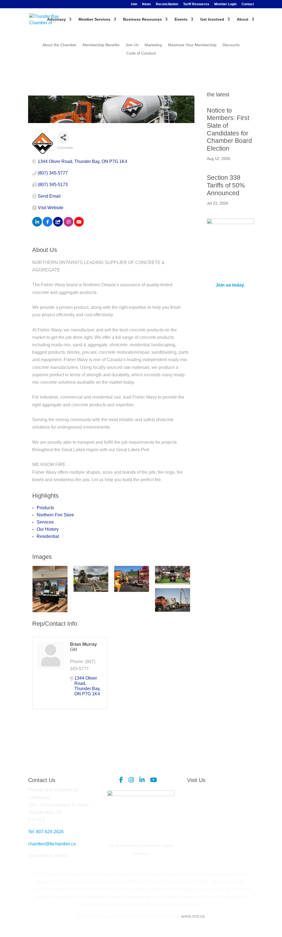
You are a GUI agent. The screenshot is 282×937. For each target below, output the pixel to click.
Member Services (94, 19)
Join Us (132, 45)
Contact (248, 4)
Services (45, 522)
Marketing (153, 45)
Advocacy (56, 19)
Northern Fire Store (55, 515)
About (242, 19)
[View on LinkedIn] (37, 225)
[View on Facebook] (47, 225)
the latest (218, 94)
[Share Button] (63, 137)
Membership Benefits (101, 45)
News (146, 4)
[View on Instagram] (68, 225)
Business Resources (142, 19)
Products (45, 507)
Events (181, 19)
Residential (48, 536)
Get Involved (212, 19)
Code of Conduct (141, 53)
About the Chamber (59, 45)
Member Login (225, 4)
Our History (48, 529)
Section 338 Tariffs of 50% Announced (226, 185)
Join (134, 4)
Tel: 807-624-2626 (46, 831)
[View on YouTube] (79, 225)
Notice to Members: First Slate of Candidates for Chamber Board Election (229, 129)
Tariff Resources (196, 4)
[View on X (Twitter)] (58, 225)
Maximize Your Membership (192, 45)
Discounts (231, 45)
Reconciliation (167, 4)
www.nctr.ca (192, 916)
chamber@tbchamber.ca (52, 843)
